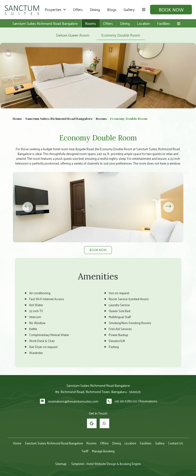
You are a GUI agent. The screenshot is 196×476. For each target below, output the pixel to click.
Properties (53, 9)
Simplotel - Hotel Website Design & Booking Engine (106, 463)
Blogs (111, 9)
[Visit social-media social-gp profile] (92, 423)
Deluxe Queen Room (72, 35)
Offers (78, 9)
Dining (95, 9)
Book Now (171, 9)
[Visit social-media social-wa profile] (104, 423)
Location (143, 23)
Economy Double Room (120, 35)
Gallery (129, 9)
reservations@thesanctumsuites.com (73, 401)
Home (17, 118)
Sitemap (60, 463)
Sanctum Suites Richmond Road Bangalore (45, 23)
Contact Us (175, 443)
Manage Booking (103, 451)
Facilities (163, 23)
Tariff (85, 451)
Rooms (90, 23)
